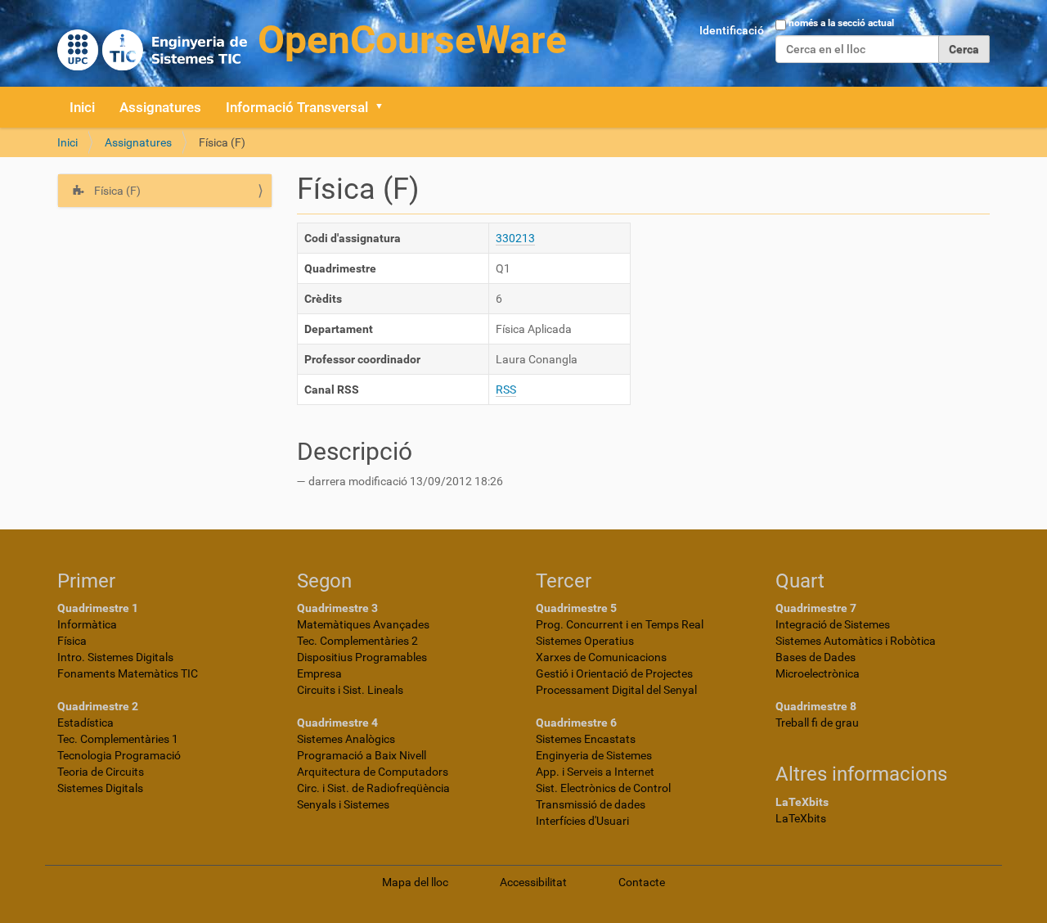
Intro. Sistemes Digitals (115, 657)
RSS (506, 389)
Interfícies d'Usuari (582, 820)
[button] (384, 107)
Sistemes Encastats (586, 738)
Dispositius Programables (362, 657)
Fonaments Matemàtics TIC (127, 673)
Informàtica (87, 624)
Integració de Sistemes (832, 624)
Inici (82, 107)
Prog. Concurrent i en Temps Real (619, 624)
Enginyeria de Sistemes (594, 755)
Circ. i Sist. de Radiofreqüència (373, 788)
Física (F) (116, 190)
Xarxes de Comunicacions (601, 657)
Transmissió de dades (590, 804)
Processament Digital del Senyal (616, 689)
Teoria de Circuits (100, 771)
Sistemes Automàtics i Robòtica (855, 640)
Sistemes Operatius (585, 640)
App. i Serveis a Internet (595, 771)
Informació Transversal (297, 107)
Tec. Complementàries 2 (357, 640)
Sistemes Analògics (346, 738)
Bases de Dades (815, 657)
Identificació (731, 30)
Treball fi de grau (817, 722)
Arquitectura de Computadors (372, 771)
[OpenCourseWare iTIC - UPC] (312, 41)
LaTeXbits (800, 818)
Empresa (319, 673)
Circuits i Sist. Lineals (350, 689)
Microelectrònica (817, 673)
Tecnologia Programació (119, 755)
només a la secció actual (841, 23)
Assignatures (160, 107)
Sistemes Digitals (100, 788)
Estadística (85, 722)
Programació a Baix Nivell (361, 755)
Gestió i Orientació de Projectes (614, 673)
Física (72, 640)
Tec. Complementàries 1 (117, 738)
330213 (515, 238)
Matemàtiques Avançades (363, 624)
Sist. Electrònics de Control (603, 788)
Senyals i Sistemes (343, 804)
